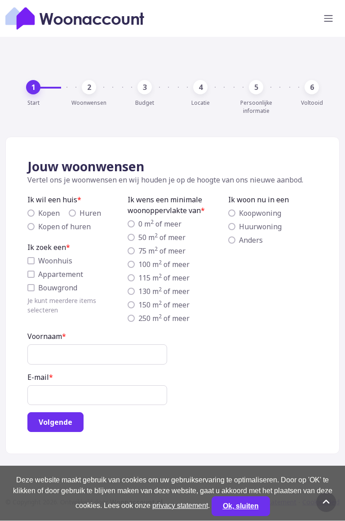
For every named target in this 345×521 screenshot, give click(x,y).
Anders (251, 240)
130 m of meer (164, 291)
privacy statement (180, 505)
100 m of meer (164, 264)
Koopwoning (260, 213)
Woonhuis (55, 261)
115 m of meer (164, 277)
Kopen (49, 213)
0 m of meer (159, 223)
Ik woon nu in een (258, 200)
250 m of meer (164, 318)
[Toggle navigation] (328, 18)
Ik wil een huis (52, 200)
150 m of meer (164, 304)
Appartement (60, 274)
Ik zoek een (46, 247)
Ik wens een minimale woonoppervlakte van (165, 205)
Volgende (55, 422)
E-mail (38, 377)
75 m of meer (162, 250)
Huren (90, 213)
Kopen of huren (64, 227)
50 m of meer (162, 237)
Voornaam (44, 336)
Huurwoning (260, 227)
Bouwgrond (57, 288)
